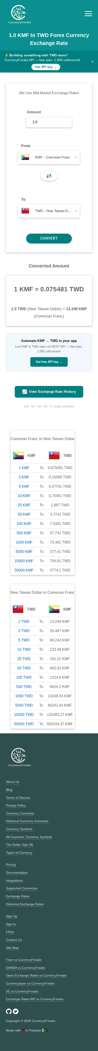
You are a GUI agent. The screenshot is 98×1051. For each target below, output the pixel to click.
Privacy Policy (16, 805)
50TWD (24, 668)
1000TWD (24, 696)
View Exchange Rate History (49, 391)
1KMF (24, 468)
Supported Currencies (22, 888)
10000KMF (24, 561)
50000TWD (24, 724)
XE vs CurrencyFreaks (22, 991)
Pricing (11, 864)
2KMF (24, 477)
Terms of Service (18, 797)
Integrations (14, 880)
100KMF (24, 524)
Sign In (11, 924)
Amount (34, 112)
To (23, 199)
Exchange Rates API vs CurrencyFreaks (35, 999)
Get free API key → (49, 362)
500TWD (24, 687)
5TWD (24, 640)
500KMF (24, 533)
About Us (12, 782)
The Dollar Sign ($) (19, 844)
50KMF (24, 514)
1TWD (24, 621)
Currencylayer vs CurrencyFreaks (30, 983)
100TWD (24, 677)
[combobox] (49, 157)
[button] (88, 13)
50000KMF (24, 570)
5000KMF (24, 552)
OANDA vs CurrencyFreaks (25, 967)
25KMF (24, 505)
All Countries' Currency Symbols (29, 837)
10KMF (24, 496)
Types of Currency (19, 852)
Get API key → (46, 67)
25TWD (24, 659)
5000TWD (24, 705)
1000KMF (24, 542)
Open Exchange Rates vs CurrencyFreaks (36, 975)
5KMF (24, 486)
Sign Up (11, 916)
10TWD (24, 649)
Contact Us (14, 940)
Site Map (12, 948)
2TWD (24, 631)
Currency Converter (20, 813)
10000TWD (24, 715)
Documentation (17, 872)
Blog (9, 789)
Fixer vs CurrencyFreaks (23, 960)
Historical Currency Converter (27, 821)
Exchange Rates (18, 896)
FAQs (10, 932)
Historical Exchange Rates (25, 904)
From (25, 146)
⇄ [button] (49, 175)
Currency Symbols (19, 829)
